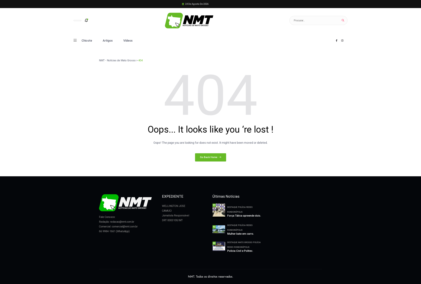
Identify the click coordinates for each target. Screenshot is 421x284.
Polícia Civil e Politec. (240, 250)
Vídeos (128, 40)
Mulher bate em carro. (240, 233)
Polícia (242, 207)
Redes (249, 207)
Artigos (108, 40)
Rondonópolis (235, 212)
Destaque (232, 207)
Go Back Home (209, 157)
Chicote (87, 40)
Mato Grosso (245, 242)
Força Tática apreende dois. (244, 215)
